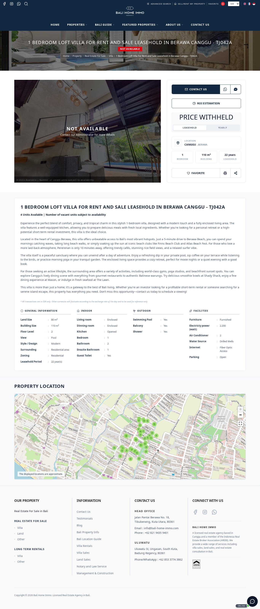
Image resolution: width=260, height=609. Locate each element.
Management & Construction (95, 573)
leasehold (190, 127)
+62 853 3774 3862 (171, 559)
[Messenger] (235, 89)
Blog (79, 525)
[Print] (225, 173)
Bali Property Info (88, 532)
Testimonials (85, 518)
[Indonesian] (253, 3)
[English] (244, 3)
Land (20, 533)
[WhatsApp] (225, 89)
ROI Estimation (208, 103)
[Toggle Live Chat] (252, 601)
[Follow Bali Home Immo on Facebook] (195, 512)
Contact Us (200, 24)
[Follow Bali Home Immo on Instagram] (205, 512)
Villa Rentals (84, 546)
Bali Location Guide (89, 539)
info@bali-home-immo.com (161, 528)
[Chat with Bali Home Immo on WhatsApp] (214, 512)
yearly (222, 127)
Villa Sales (83, 552)
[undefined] (240, 423)
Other (21, 539)
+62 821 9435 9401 (156, 533)
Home (55, 24)
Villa (111, 56)
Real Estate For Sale (95, 56)
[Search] (26, 4)
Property (77, 56)
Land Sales (83, 559)
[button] (114, 448)
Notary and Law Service (92, 566)
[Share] (235, 173)
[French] (249, 3)
